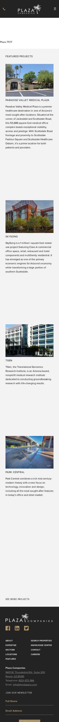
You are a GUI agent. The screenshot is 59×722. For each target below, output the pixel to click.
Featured (11, 659)
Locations (11, 654)
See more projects (17, 599)
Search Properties (41, 641)
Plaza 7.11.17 (6, 42)
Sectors (10, 650)
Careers (35, 654)
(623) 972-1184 (4, 9)
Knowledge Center (41, 645)
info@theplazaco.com (25, 684)
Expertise (11, 645)
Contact (35, 650)
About (9, 641)
